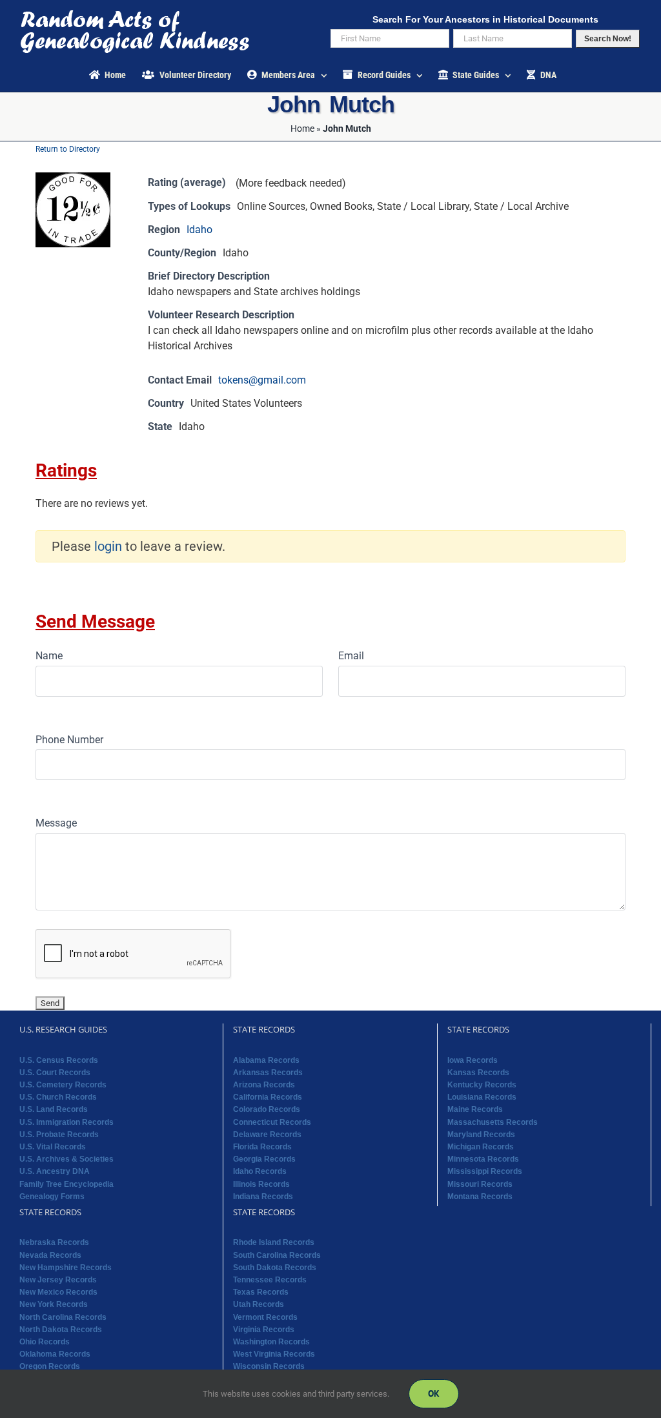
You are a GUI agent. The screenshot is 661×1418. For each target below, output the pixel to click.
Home (302, 128)
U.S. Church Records (58, 1097)
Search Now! (607, 38)
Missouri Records (480, 1184)
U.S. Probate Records (59, 1134)
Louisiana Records (481, 1097)
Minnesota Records (483, 1159)
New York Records (53, 1304)
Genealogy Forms (52, 1196)
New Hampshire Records (65, 1267)
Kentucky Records (481, 1084)
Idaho (199, 229)
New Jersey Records (58, 1279)
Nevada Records (50, 1255)
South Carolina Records (277, 1255)
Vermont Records (265, 1317)
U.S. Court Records (54, 1072)
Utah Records (258, 1304)
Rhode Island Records (273, 1242)
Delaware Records (267, 1134)
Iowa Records (472, 1060)
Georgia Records (264, 1159)
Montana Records (480, 1196)
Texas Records (261, 1292)
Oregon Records (49, 1366)
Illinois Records (261, 1184)
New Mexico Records (58, 1292)
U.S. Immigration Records (66, 1122)
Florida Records (262, 1146)
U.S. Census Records (58, 1060)
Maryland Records (481, 1134)
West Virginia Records (274, 1354)
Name (49, 656)
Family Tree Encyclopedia (66, 1184)
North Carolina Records (63, 1317)
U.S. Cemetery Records (63, 1084)
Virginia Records (263, 1329)
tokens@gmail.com (262, 380)
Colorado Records (266, 1109)
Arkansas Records (268, 1072)
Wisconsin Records (269, 1366)
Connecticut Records (272, 1122)
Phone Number (69, 740)
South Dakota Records (274, 1267)
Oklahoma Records (54, 1354)
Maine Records (475, 1109)
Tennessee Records (270, 1279)
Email (351, 656)
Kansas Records (478, 1072)
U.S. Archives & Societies (66, 1159)
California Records (267, 1097)
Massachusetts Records (492, 1122)
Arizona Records (264, 1084)
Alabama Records (266, 1060)
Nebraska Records (54, 1242)
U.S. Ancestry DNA (54, 1171)
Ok (434, 1393)
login (108, 546)
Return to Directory (68, 149)
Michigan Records (480, 1146)
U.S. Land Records (53, 1109)
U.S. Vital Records (52, 1146)
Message (56, 823)
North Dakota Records (60, 1329)
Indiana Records (263, 1196)
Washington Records (271, 1341)
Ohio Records (44, 1341)
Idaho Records (260, 1171)
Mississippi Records (484, 1171)
